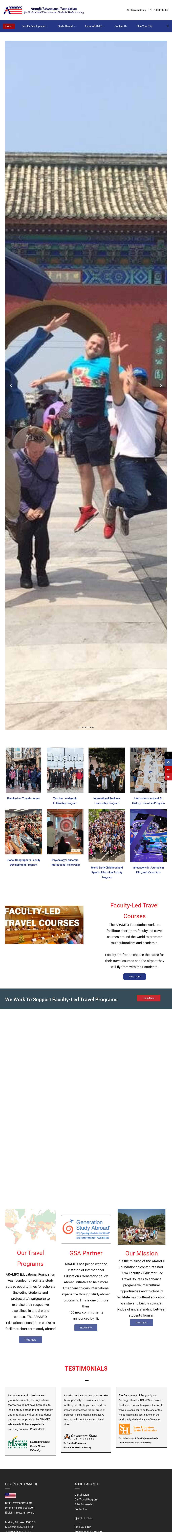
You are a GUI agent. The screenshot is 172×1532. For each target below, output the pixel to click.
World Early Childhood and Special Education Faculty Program (107, 872)
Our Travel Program (86, 1499)
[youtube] (168, 769)
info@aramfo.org (24, 1512)
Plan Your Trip (83, 1527)
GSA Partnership (84, 1504)
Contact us (81, 1509)
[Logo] (45, 10)
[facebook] (168, 762)
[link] (18, 1438)
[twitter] (168, 755)
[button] (166, 26)
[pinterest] (168, 776)
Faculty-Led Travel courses (23, 798)
